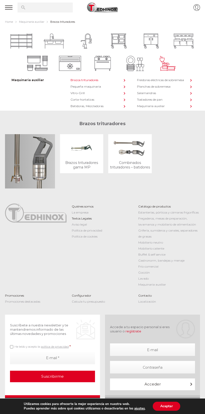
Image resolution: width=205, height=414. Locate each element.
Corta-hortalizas (82, 99)
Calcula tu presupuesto (88, 301)
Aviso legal (79, 224)
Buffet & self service (152, 254)
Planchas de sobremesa (153, 86)
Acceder (152, 384)
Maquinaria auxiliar (31, 22)
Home (9, 22)
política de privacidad (55, 346)
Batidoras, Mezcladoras (87, 106)
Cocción (144, 272)
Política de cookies (85, 236)
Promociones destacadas (22, 301)
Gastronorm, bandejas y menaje (161, 260)
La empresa (80, 212)
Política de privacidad (87, 230)
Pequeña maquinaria (85, 86)
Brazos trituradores (84, 80)
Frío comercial (148, 266)
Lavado (143, 278)
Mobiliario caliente (151, 248)
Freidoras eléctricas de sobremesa (160, 80)
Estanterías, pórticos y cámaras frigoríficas (168, 212)
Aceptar (166, 406)
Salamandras (146, 93)
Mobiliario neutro (150, 242)
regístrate (133, 331)
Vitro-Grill (77, 93)
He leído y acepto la (42, 346)
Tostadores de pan (149, 99)
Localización (147, 301)
